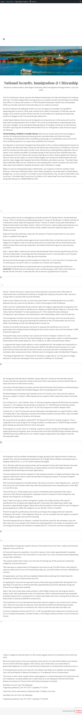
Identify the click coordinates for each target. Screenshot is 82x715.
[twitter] (42, 5)
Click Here (51, 691)
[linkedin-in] (34, 5)
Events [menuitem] (34, 1)
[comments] (39, 5)
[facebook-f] (31, 5)
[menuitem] (9, 1)
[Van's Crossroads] (41, 21)
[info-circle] (50, 5)
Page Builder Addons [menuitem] (21, 1)
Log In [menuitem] (2, 1)
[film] (48, 5)
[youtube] (45, 5)
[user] (37, 5)
